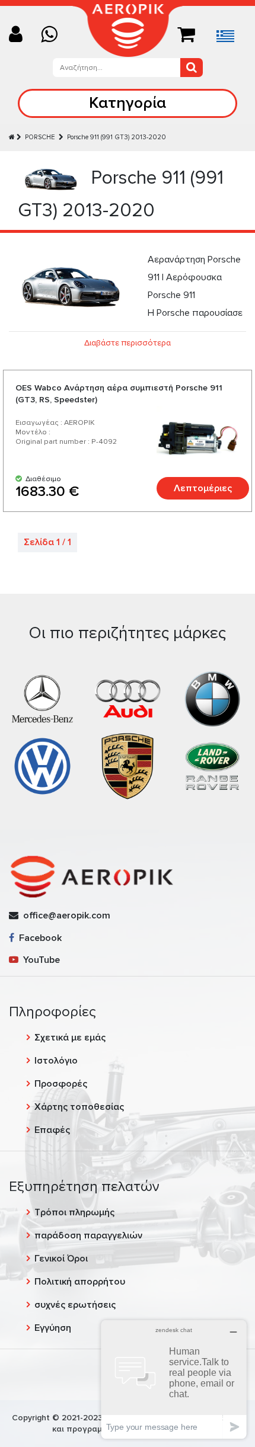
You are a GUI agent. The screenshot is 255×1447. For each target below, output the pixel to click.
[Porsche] (127, 765)
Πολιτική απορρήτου (79, 1282)
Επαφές (52, 1130)
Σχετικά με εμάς (70, 1037)
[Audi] (127, 699)
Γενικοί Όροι (61, 1258)
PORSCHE (41, 137)
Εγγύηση (52, 1328)
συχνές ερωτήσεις (75, 1305)
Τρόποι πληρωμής (74, 1212)
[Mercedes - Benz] (42, 699)
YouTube (39, 960)
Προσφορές (60, 1084)
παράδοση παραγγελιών (88, 1235)
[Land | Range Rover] (212, 765)
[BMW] (212, 699)
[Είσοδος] (20, 35)
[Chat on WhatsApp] (53, 35)
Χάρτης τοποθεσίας (79, 1107)
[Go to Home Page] (12, 137)
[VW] (42, 765)
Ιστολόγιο (56, 1061)
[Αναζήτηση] (191, 67)
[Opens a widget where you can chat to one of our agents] (174, 1379)
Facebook (38, 938)
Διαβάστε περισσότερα (127, 343)
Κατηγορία (127, 103)
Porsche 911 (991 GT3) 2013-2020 (116, 137)
